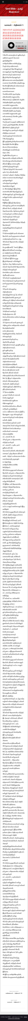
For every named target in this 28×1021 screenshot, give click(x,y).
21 (11, 35)
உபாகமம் (14, 22)
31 (13, 38)
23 (15, 35)
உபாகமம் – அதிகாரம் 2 (14, 1002)
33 (18, 38)
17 (20, 32)
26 (22, 35)
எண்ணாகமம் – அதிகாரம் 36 (14, 993)
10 (4, 32)
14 (13, 32)
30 (11, 38)
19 (6, 35)
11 (6, 32)
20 (8, 35)
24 (18, 35)
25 (20, 35)
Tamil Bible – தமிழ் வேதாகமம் (14, 10)
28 (6, 38)
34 (20, 38)
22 (13, 35)
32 (15, 38)
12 (8, 32)
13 (11, 32)
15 (15, 32)
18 (4, 35)
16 (18, 32)
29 (8, 38)
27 (4, 38)
